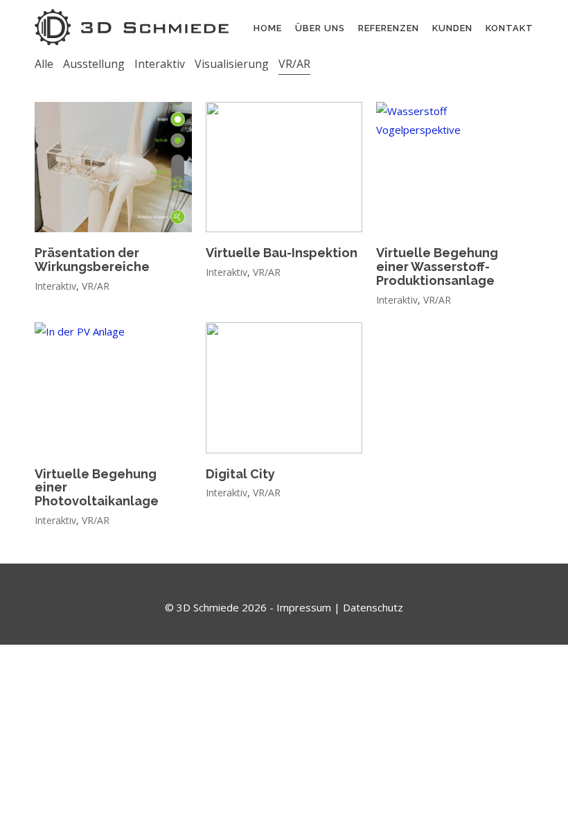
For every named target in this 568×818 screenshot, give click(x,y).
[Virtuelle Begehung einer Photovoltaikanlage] (113, 387)
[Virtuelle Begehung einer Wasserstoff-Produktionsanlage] (454, 167)
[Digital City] (284, 387)
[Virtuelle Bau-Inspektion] (284, 167)
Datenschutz (373, 607)
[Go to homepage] (132, 27)
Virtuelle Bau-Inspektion (281, 253)
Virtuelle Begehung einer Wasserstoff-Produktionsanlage (437, 266)
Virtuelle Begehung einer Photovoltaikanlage (97, 487)
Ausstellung (94, 63)
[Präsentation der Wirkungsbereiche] (113, 167)
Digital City (240, 474)
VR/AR (294, 63)
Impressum (303, 607)
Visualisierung (232, 63)
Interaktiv (159, 63)
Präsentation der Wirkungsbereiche (92, 260)
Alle (44, 63)
